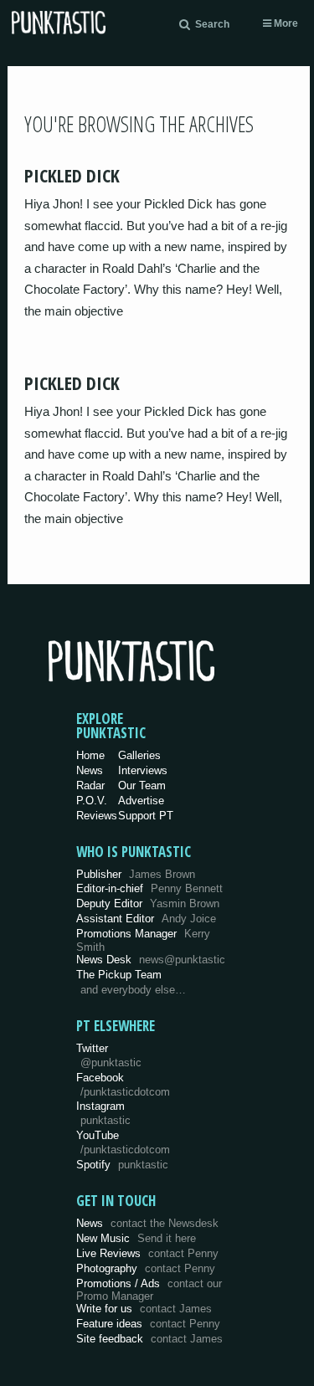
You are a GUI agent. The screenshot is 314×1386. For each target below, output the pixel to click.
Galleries (139, 755)
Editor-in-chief (149, 888)
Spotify (122, 1164)
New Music (136, 1238)
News (89, 770)
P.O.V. (91, 800)
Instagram (103, 1113)
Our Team (142, 785)
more (284, 23)
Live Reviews (147, 1253)
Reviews (96, 815)
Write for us (144, 1308)
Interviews (142, 770)
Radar (90, 785)
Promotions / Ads (149, 1290)
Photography (145, 1268)
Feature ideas (148, 1323)
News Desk (150, 959)
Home (90, 755)
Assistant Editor (146, 918)
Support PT (145, 815)
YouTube (123, 1142)
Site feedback (149, 1338)
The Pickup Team (119, 974)
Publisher (135, 874)
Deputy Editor (147, 903)
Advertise (141, 800)
